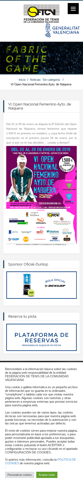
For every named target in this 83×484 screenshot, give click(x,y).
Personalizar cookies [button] (19, 474)
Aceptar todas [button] (47, 474)
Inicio (22, 79)
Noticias (35, 79)
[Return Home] (41, 13)
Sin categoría (51, 79)
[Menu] (73, 8)
